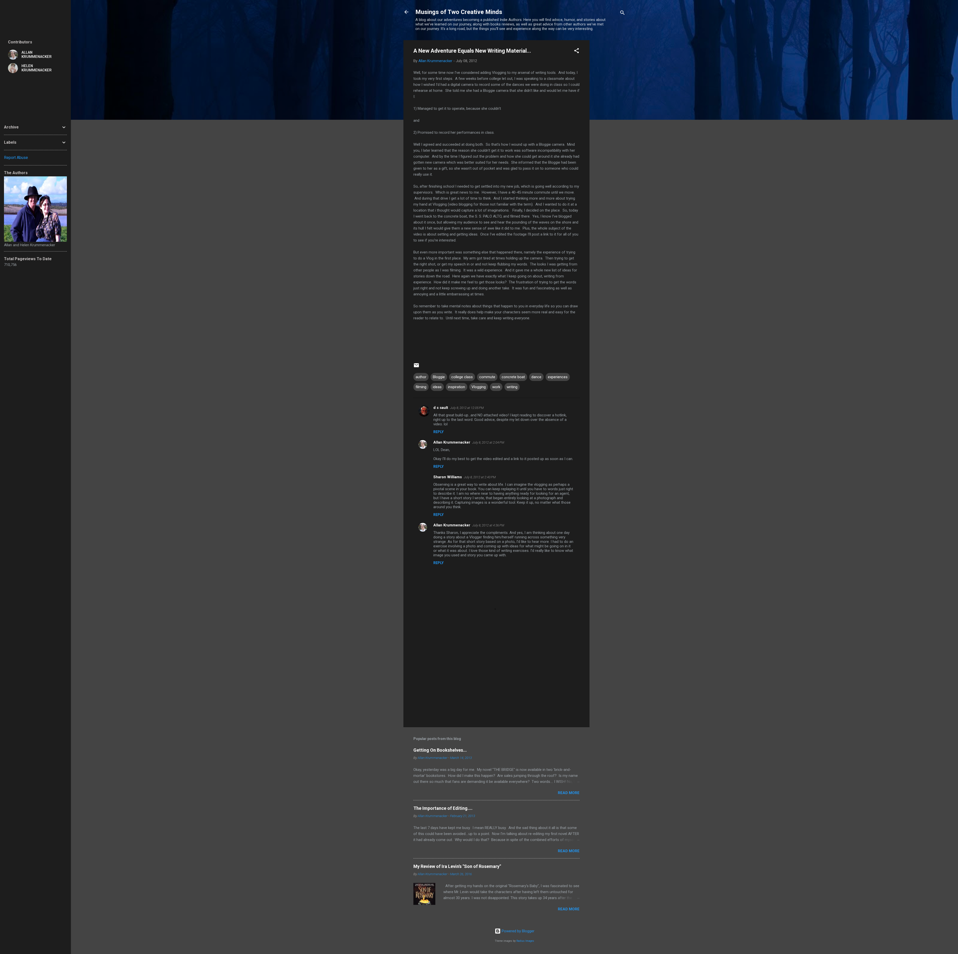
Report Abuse (16, 157)
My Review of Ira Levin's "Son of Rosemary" (457, 866)
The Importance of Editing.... (443, 808)
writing (512, 387)
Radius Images (525, 941)
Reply (438, 432)
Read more (569, 793)
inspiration (456, 387)
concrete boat (513, 377)
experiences (558, 377)
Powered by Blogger (517, 931)
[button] (577, 51)
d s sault (440, 407)
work (496, 387)
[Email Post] (416, 367)
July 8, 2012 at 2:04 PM (488, 442)
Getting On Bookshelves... (440, 750)
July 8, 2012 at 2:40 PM (480, 477)
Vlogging (479, 387)
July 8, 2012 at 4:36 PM (488, 525)
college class (462, 377)
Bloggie (439, 377)
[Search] (622, 13)
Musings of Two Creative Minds (458, 11)
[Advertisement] (609, 115)
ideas (437, 387)
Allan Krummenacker (451, 442)
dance (536, 377)
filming (421, 387)
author (421, 377)
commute (487, 377)
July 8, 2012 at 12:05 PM (467, 408)
